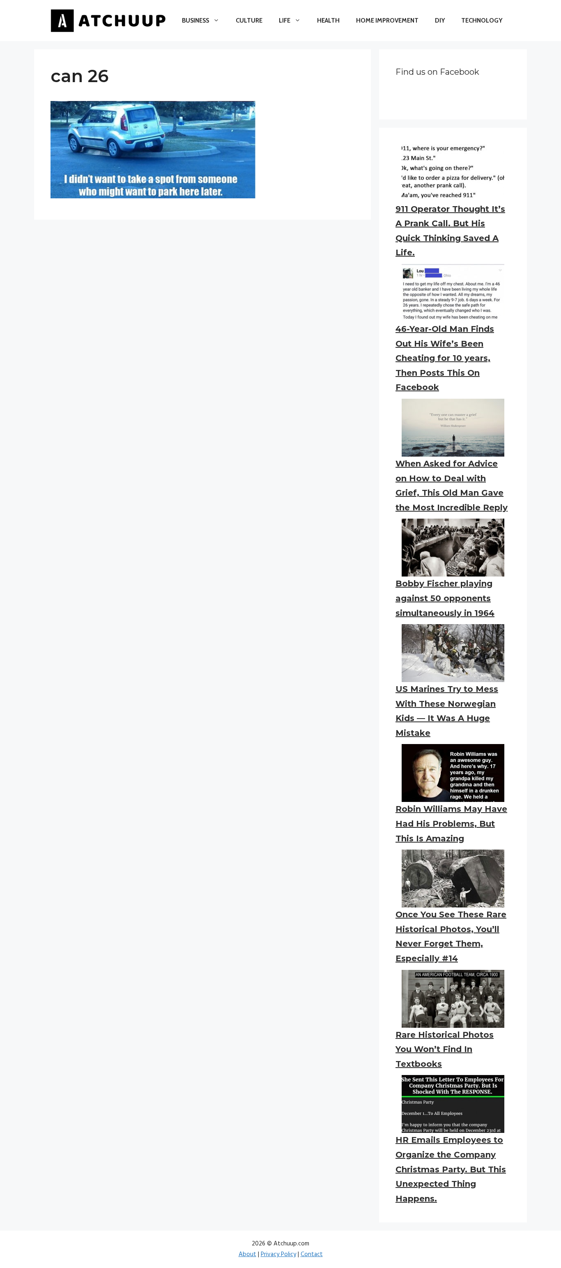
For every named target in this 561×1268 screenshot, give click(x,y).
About (247, 1254)
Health (328, 20)
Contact (312, 1254)
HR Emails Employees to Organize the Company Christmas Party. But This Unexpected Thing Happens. (450, 1169)
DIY (440, 20)
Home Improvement (387, 20)
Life (284, 20)
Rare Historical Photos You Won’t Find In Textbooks (444, 1049)
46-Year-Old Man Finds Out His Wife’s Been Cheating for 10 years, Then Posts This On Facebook (444, 358)
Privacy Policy (278, 1254)
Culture (249, 20)
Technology (481, 20)
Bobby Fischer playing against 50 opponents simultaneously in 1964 (444, 598)
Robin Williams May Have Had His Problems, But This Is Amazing (451, 823)
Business (195, 20)
